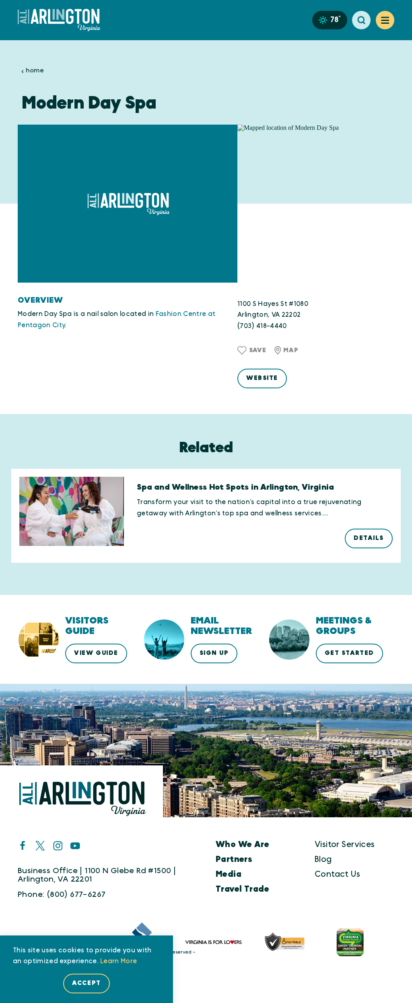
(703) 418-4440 (262, 326)
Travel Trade (242, 889)
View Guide (96, 653)
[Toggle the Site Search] (361, 20)
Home (35, 71)
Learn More (118, 961)
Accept (86, 983)
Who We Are (242, 844)
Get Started (349, 653)
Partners (234, 859)
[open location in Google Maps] (315, 204)
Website (262, 378)
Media (228, 874)
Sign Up (214, 653)
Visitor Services (345, 844)
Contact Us (337, 874)
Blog (323, 859)
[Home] (62, 20)
